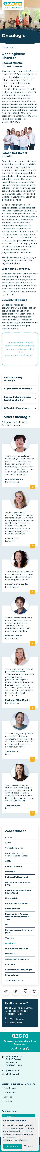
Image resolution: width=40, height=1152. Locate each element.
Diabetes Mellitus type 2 (16, 877)
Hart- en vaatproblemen (16, 903)
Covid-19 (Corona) (13, 866)
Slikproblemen (12, 975)
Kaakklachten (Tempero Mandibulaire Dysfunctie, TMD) (17, 916)
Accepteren (12, 1146)
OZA (17, 122)
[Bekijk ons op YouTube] (24, 1048)
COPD (8, 861)
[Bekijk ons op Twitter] (12, 1048)
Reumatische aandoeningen (18, 970)
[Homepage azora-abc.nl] (13, 5)
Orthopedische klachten (17, 948)
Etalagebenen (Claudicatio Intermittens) (18, 891)
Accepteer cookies (15, 349)
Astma (8, 843)
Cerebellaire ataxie (14, 848)
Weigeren (29, 1146)
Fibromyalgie (11, 898)
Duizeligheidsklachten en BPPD (17, 883)
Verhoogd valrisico (14, 980)
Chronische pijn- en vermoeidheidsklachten (16, 854)
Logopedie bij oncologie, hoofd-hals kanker (17, 398)
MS (6, 925)
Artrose (8, 837)
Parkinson (10, 964)
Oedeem (9, 938)
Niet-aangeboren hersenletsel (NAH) (19, 931)
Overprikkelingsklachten (17, 959)
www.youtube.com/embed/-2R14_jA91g (20, 355)
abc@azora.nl (16, 1022)
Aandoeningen (9, 47)
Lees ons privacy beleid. (15, 1140)
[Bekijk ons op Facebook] (16, 1048)
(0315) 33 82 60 (17, 1019)
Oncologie (10, 943)
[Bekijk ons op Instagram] (27, 1048)
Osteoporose (11, 954)
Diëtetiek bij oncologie (16, 408)
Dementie (10, 872)
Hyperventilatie (12, 909)
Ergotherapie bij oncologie (18, 389)
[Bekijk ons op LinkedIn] (20, 1048)
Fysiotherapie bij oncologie (13, 379)
